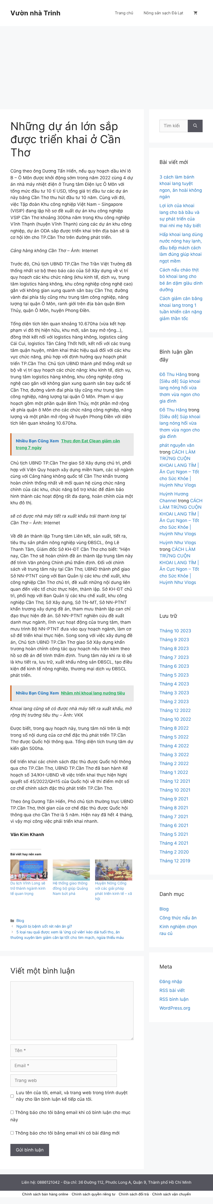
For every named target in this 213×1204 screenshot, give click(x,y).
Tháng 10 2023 (175, 630)
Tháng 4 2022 (174, 745)
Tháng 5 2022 (174, 737)
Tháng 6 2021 (173, 825)
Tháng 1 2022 (173, 772)
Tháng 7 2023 (174, 657)
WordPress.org (174, 1008)
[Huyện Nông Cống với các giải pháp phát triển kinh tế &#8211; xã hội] (113, 870)
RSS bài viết (172, 990)
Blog (20, 920)
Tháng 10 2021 (174, 790)
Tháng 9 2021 (173, 798)
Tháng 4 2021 (173, 843)
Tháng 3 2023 (174, 692)
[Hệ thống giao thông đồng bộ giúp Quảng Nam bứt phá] (71, 870)
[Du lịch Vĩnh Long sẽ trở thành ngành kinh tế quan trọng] (29, 870)
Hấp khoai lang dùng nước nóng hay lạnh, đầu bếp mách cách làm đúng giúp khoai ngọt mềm (181, 248)
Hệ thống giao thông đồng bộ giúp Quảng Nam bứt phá (70, 888)
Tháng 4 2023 (174, 683)
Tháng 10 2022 (175, 719)
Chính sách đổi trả (134, 1194)
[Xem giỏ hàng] (195, 13)
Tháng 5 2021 (173, 834)
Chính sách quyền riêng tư (93, 1194)
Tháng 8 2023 (174, 648)
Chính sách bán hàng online (45, 1194)
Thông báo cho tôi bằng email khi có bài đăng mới (67, 1133)
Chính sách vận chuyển (171, 1194)
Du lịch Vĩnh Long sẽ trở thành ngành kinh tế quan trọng (27, 888)
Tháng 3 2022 (174, 754)
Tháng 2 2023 (174, 701)
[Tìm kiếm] (195, 126)
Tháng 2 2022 (174, 763)
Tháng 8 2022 (174, 728)
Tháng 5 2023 (174, 675)
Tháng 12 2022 (175, 710)
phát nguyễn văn (176, 445)
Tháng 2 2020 (174, 852)
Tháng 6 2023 (174, 666)
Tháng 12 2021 (174, 781)
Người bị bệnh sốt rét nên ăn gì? (44, 926)
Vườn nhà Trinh (35, 13)
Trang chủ (124, 12)
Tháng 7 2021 (173, 816)
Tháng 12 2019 (174, 860)
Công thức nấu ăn (178, 917)
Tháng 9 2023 (174, 639)
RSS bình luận (174, 999)
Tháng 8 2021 (173, 807)
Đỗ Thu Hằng (173, 374)
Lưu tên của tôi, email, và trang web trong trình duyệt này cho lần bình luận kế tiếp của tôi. (72, 1096)
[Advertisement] (106, 65)
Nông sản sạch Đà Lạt (163, 12)
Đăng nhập (170, 981)
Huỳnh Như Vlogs (177, 542)
